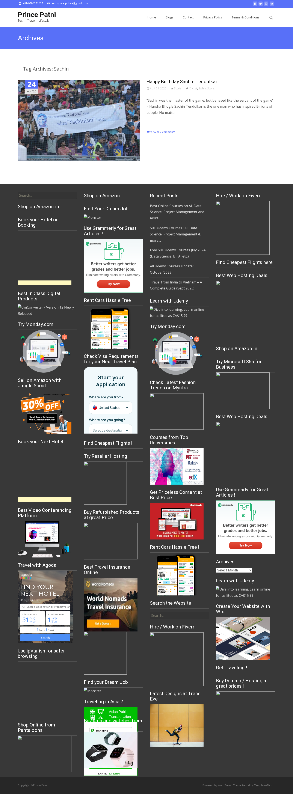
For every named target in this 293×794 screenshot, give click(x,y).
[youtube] (272, 5)
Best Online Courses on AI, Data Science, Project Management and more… (177, 212)
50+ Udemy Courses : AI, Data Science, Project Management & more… (175, 234)
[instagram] (266, 5)
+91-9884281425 (33, 3)
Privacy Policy (212, 17)
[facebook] (255, 5)
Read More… (157, 121)
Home (151, 17)
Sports (177, 88)
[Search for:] (271, 18)
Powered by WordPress (217, 785)
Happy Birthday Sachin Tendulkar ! (183, 81)
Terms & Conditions (245, 17)
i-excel (246, 785)
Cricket (193, 88)
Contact (188, 17)
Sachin (202, 88)
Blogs (169, 17)
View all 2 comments (162, 132)
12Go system (114, 773)
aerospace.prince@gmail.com (69, 3)
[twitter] (260, 5)
